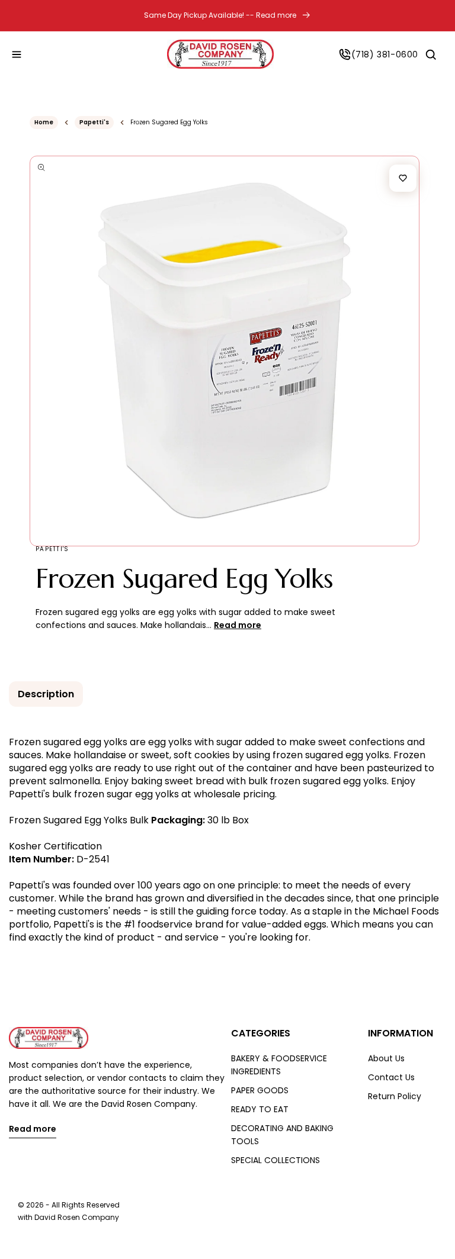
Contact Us (391, 1077)
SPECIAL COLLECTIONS (275, 1160)
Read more (32, 1130)
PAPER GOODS (260, 1090)
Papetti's (94, 122)
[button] (16, 54)
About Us (386, 1058)
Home (43, 122)
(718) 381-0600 (384, 54)
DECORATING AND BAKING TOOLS (282, 1134)
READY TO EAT (260, 1109)
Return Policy (394, 1096)
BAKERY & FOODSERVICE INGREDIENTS (279, 1064)
